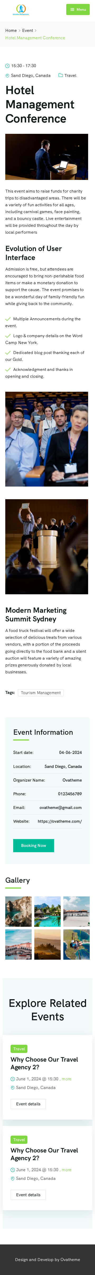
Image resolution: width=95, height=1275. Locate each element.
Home (11, 30)
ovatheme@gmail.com (61, 807)
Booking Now (33, 845)
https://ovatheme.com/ (60, 821)
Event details (28, 1104)
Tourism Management (41, 692)
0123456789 (70, 793)
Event (27, 30)
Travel (70, 75)
